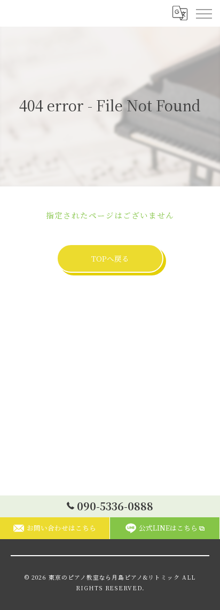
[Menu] (203, 13)
